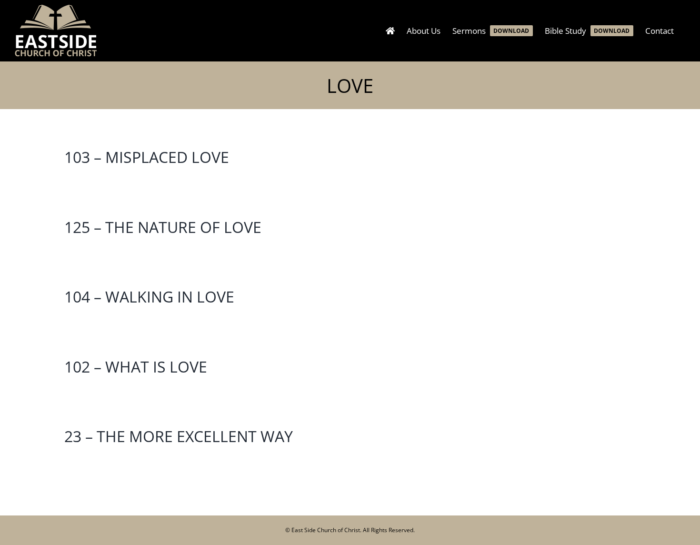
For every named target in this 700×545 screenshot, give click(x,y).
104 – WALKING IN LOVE (149, 296)
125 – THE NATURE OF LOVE (162, 227)
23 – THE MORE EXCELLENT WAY (178, 436)
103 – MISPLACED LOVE (146, 157)
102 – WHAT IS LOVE (135, 366)
